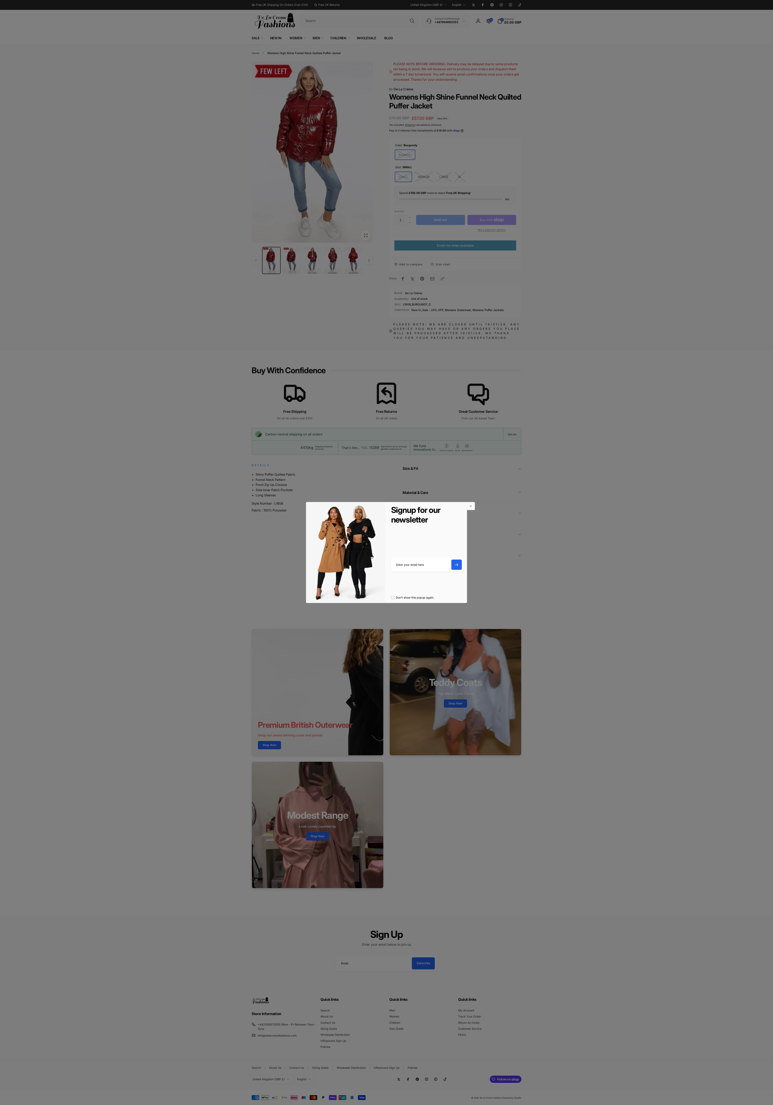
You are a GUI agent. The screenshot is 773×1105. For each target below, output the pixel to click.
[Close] (471, 506)
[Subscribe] (456, 565)
